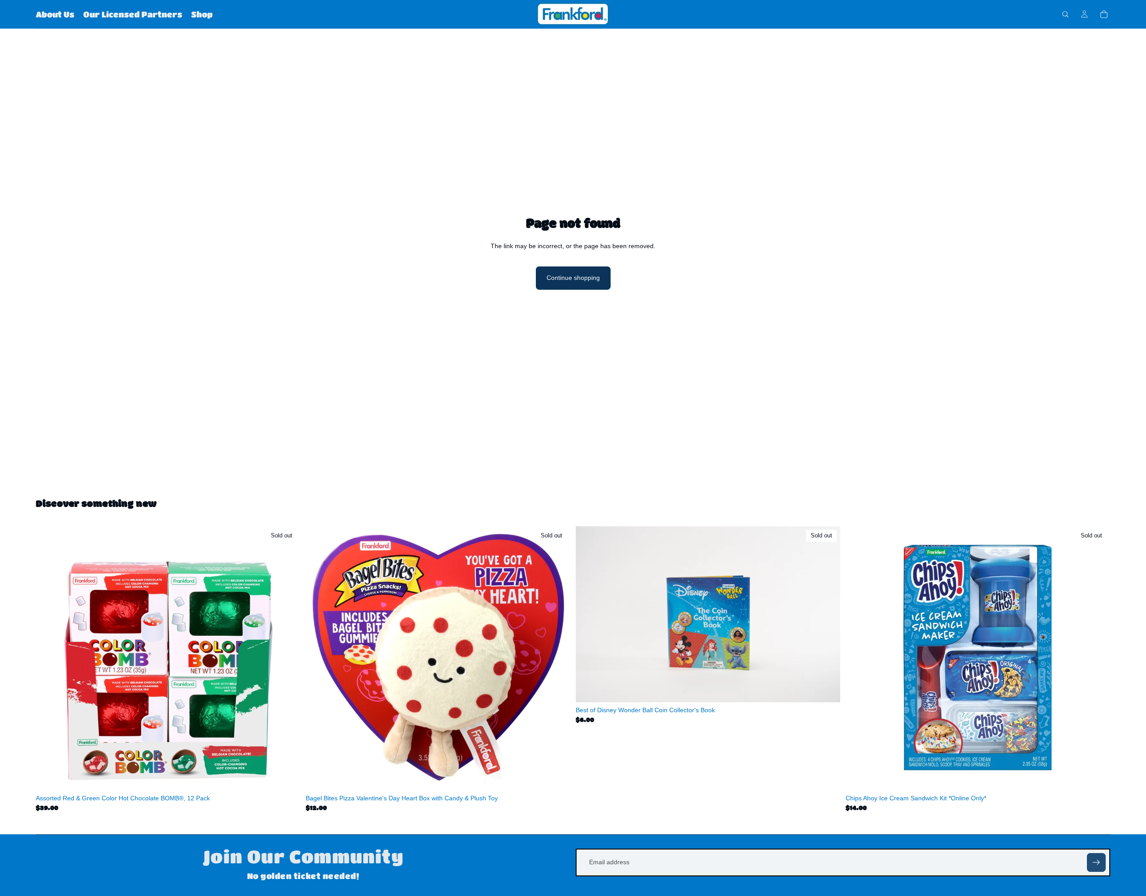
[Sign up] (1096, 862)
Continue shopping (573, 277)
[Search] (1065, 14)
